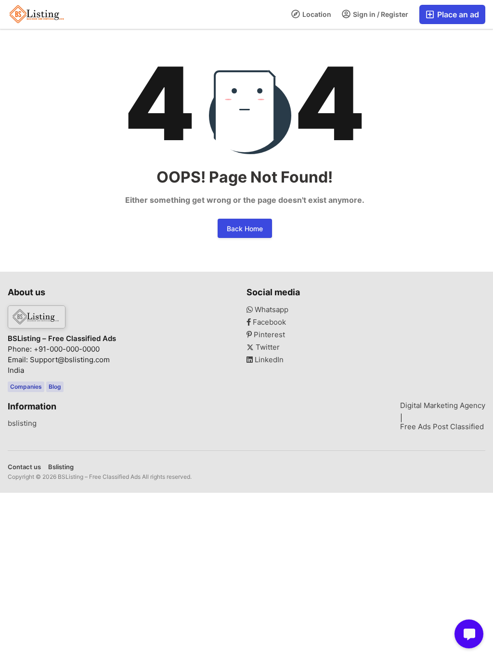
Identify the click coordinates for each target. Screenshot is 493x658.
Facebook (268, 322)
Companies (26, 386)
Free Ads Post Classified (442, 426)
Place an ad (457, 14)
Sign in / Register (379, 14)
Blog (55, 386)
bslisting (22, 423)
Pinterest (268, 334)
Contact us (24, 467)
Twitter (267, 347)
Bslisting (61, 467)
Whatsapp (270, 309)
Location (316, 14)
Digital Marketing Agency (442, 405)
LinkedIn (268, 359)
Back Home (245, 228)
